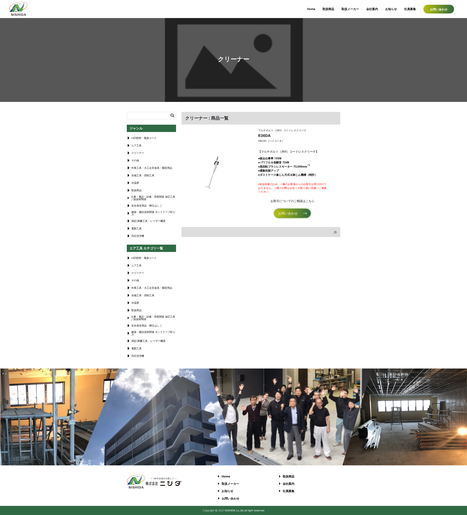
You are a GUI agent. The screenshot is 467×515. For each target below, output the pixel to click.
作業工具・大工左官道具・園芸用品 (151, 167)
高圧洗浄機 (137, 235)
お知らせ (391, 9)
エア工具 (136, 145)
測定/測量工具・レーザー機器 (148, 220)
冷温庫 (135, 182)
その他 (135, 160)
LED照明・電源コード (144, 137)
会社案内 (372, 9)
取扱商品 (328, 9)
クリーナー (137, 152)
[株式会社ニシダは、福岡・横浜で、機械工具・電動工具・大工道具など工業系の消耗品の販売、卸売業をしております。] (18, 14)
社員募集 (410, 9)
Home (311, 9)
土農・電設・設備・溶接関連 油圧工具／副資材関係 (153, 198)
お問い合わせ (438, 9)
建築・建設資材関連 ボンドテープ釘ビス (153, 213)
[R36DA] (213, 172)
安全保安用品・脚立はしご (146, 205)
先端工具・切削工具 (142, 175)
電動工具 (136, 228)
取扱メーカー (350, 9)
